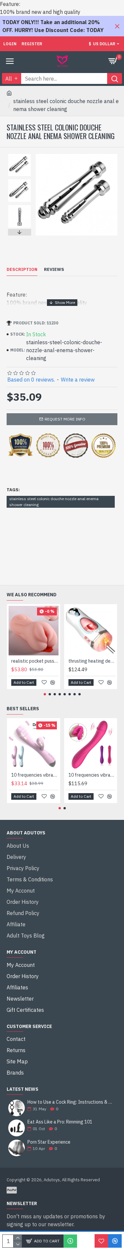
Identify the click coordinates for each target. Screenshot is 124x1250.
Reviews (54, 269)
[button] (19, 155)
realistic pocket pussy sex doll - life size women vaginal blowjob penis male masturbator (35, 661)
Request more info (65, 419)
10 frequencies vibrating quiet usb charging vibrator (35, 775)
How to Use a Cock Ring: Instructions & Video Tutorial (70, 1102)
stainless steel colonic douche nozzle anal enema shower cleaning (54, 501)
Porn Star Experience (48, 1142)
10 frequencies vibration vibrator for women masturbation (92, 775)
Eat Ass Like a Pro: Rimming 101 (59, 1122)
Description (22, 269)
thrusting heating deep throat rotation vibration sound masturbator (92, 661)
